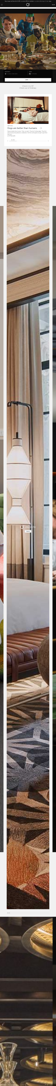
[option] (28, 2)
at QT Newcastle (11, 135)
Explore (28, 531)
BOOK (27, 79)
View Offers (47, 2)
